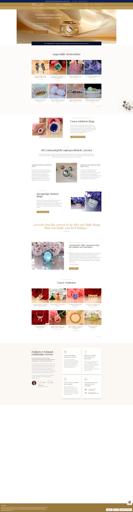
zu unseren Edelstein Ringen (78, 136)
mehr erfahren (74, 268)
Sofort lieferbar (98, 7)
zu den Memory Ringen (42, 211)
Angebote (92, 7)
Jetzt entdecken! (41, 32)
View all (98, 106)
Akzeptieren (109, 509)
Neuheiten (86, 7)
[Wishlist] (98, 4)
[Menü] (131, 500)
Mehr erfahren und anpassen (125, 509)
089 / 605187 (74, 1)
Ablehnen (116, 509)
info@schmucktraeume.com (83, 1)
